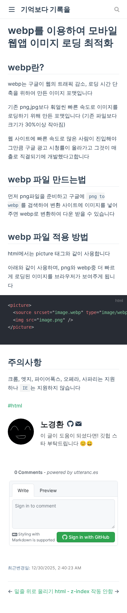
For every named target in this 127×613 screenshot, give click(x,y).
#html (15, 405)
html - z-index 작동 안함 (84, 591)
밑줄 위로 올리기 (33, 591)
